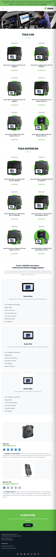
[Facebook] (21, 554)
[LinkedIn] (35, 554)
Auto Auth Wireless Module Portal (8, 548)
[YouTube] (24, 554)
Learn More (44, 4)
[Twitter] (17, 554)
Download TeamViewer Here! (7, 546)
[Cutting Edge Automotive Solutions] (49, 8)
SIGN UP (28, 525)
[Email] (38, 554)
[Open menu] (2, 8)
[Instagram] (31, 554)
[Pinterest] (28, 554)
